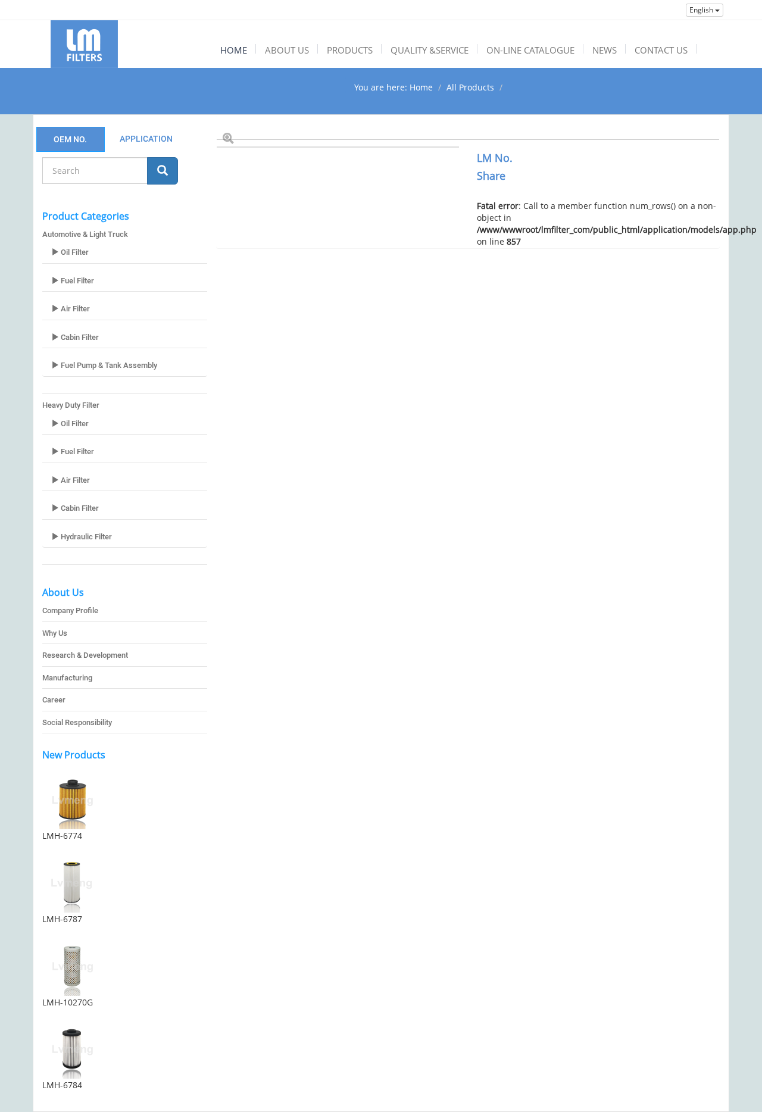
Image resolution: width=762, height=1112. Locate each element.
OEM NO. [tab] (70, 139)
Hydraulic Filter (85, 536)
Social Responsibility (77, 722)
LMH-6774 (62, 835)
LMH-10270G (67, 1002)
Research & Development (85, 655)
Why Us (54, 633)
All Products (470, 87)
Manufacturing (67, 677)
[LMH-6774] (124, 799)
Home (421, 87)
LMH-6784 (62, 1085)
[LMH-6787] (124, 883)
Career (53, 699)
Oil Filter (74, 252)
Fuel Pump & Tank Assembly (108, 365)
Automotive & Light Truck (85, 234)
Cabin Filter (79, 337)
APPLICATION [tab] (146, 138)
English (702, 10)
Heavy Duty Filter (70, 405)
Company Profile (70, 610)
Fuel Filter (76, 280)
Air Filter (74, 308)
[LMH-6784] (124, 1049)
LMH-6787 (62, 918)
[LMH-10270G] (124, 966)
